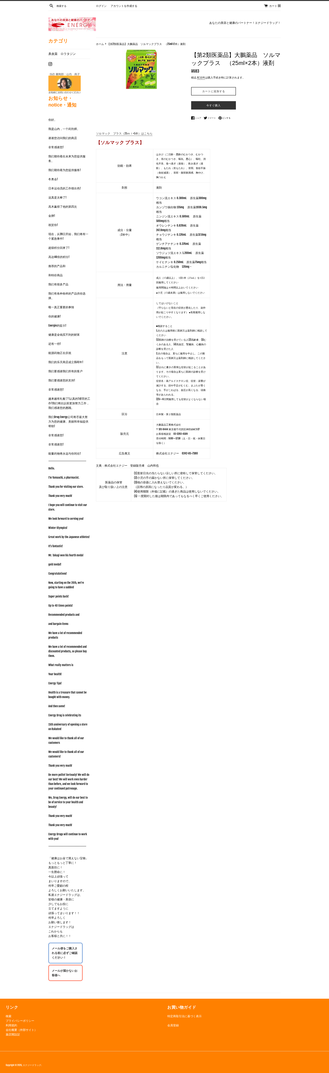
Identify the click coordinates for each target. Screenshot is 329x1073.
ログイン (101, 5)
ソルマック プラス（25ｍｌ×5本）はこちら (124, 133)
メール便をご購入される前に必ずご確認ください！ (64, 952)
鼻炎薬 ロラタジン (62, 54)
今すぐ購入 (213, 105)
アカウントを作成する (124, 5)
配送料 (201, 77)
